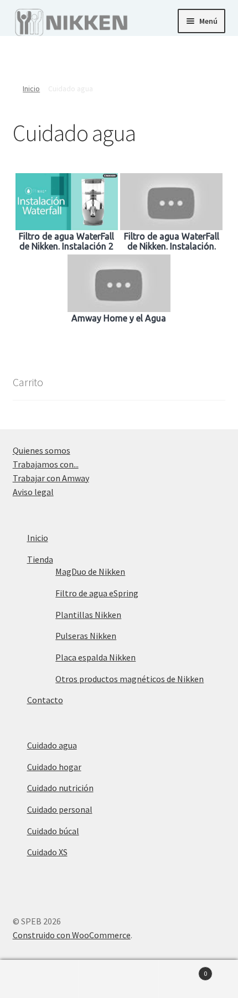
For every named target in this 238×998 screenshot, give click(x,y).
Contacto (45, 699)
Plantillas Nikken (88, 614)
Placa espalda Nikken (95, 657)
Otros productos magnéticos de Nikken (129, 678)
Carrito (183, 969)
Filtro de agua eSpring (96, 593)
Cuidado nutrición (60, 787)
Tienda (40, 559)
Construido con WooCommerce (72, 934)
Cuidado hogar (54, 766)
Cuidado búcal (53, 830)
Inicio (31, 88)
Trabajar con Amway (51, 478)
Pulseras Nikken (85, 635)
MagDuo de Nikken (90, 571)
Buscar (118, 979)
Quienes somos (41, 450)
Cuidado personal (59, 809)
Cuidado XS (47, 851)
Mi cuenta (39, 979)
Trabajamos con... (46, 464)
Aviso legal (33, 491)
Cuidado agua (52, 745)
